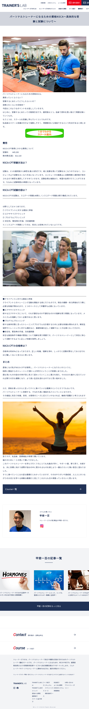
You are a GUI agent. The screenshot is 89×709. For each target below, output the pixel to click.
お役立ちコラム (52, 3)
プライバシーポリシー (70, 686)
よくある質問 (61, 3)
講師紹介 (35, 696)
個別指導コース (48, 694)
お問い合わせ (69, 682)
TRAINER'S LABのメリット (37, 689)
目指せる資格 (36, 693)
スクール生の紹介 (37, 700)
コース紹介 (46, 682)
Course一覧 (11, 489)
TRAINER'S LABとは (37, 683)
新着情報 (43, 3)
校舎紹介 (56, 682)
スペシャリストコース (48, 689)
